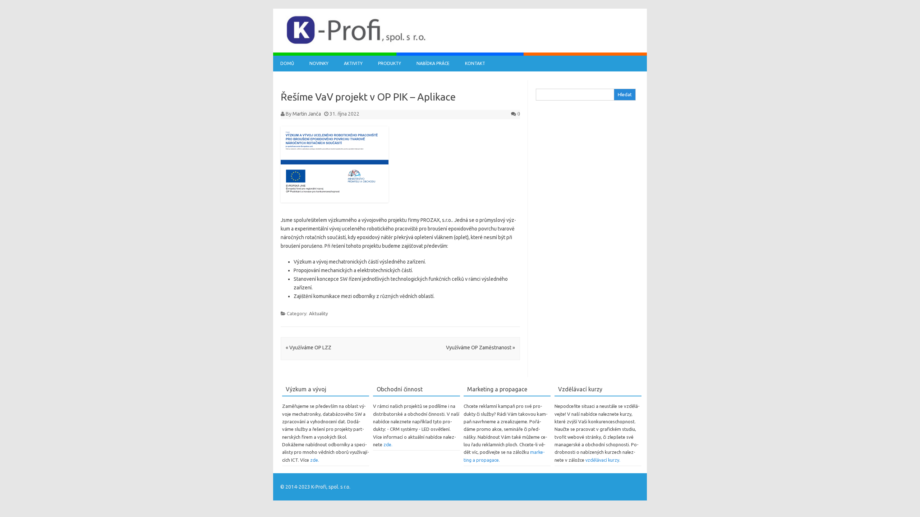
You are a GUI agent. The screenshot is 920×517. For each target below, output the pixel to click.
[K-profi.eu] (460, 54)
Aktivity (353, 63)
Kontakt (475, 63)
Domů (287, 63)
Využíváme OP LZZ (308, 347)
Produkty (389, 63)
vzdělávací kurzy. (602, 459)
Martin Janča (307, 114)
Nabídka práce (433, 63)
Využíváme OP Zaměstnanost (480, 347)
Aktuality (318, 313)
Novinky (318, 63)
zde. (314, 459)
